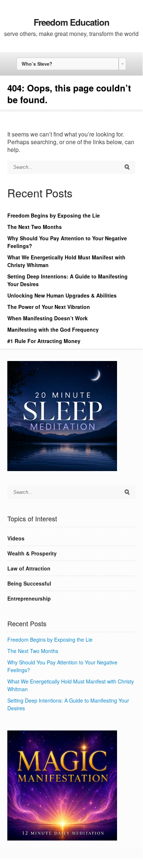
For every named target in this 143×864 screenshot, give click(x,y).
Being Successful (29, 583)
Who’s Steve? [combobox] (37, 64)
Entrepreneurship (29, 598)
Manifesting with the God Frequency (53, 329)
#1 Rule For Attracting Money (43, 340)
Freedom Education (71, 22)
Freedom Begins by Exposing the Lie (53, 215)
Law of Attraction (28, 568)
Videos (16, 538)
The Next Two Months (34, 226)
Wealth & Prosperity (32, 553)
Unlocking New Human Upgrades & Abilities (62, 295)
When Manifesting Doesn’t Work (47, 318)
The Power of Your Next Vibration (48, 306)
